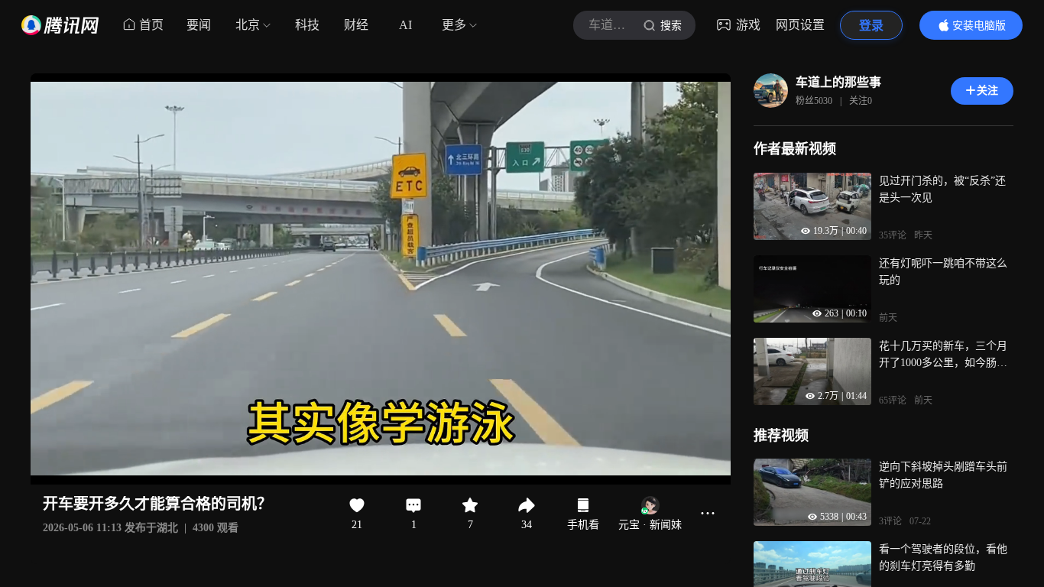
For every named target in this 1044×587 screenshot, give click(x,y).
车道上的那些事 (838, 82)
